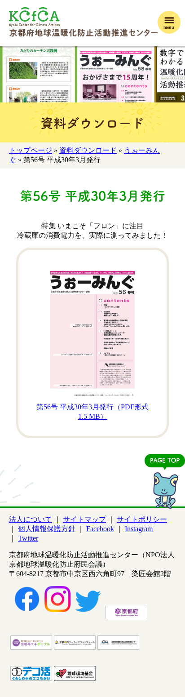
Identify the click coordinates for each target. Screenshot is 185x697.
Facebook (100, 529)
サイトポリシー (142, 519)
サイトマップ (84, 519)
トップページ (30, 150)
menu (168, 27)
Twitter (28, 538)
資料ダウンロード (88, 150)
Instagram (139, 529)
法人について (30, 519)
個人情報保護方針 (46, 529)
